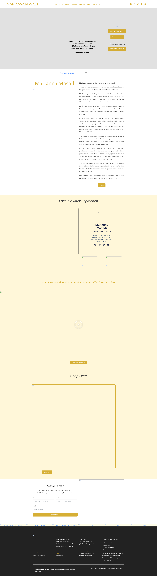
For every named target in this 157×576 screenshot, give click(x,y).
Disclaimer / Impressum (98, 568)
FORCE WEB (38, 571)
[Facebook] (130, 4)
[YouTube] (145, 4)
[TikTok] (138, 4)
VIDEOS (74, 4)
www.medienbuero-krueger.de (65, 546)
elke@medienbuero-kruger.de (64, 544)
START (57, 4)
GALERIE (82, 4)
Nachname (59, 498)
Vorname (35, 498)
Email (34, 506)
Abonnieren (55, 515)
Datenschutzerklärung (114, 568)
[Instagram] (134, 4)
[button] (78, 324)
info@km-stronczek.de (85, 555)
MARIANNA (65, 4)
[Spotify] (141, 4)
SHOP (89, 4)
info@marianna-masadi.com (110, 550)
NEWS (95, 4)
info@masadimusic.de (39, 555)
